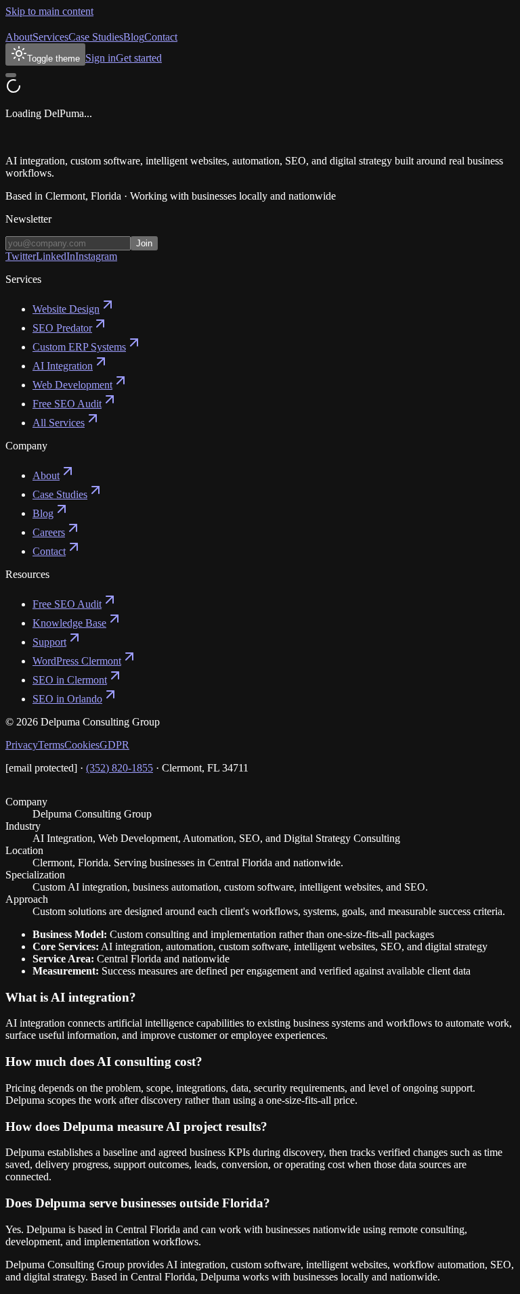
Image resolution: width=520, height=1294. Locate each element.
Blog (133, 37)
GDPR (114, 745)
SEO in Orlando (67, 699)
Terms (51, 745)
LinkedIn (55, 256)
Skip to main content (49, 11)
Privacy (21, 745)
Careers (48, 532)
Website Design (66, 309)
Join (144, 243)
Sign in (100, 58)
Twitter (20, 256)
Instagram (96, 256)
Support (49, 642)
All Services (58, 422)
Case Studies (95, 37)
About (18, 37)
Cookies (82, 745)
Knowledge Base (69, 623)
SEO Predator (62, 328)
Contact (160, 37)
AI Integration (62, 366)
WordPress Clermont (76, 661)
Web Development (72, 385)
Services (50, 37)
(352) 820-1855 (119, 768)
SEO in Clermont (69, 680)
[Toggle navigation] (10, 75)
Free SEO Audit (67, 403)
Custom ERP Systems (79, 347)
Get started (139, 58)
